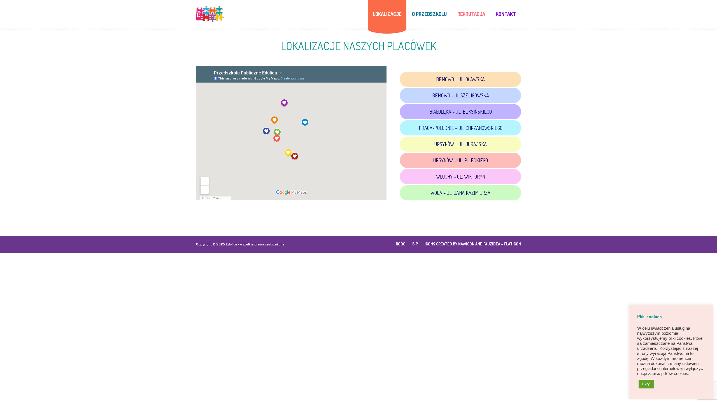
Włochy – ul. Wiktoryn (460, 177)
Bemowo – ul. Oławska (460, 79)
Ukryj (646, 384)
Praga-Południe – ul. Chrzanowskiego (460, 128)
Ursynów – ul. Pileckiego (460, 160)
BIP (415, 244)
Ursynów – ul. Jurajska (460, 144)
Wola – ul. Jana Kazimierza (460, 193)
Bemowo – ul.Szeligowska (460, 95)
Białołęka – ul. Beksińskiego (460, 112)
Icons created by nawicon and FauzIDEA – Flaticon (473, 244)
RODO (401, 244)
